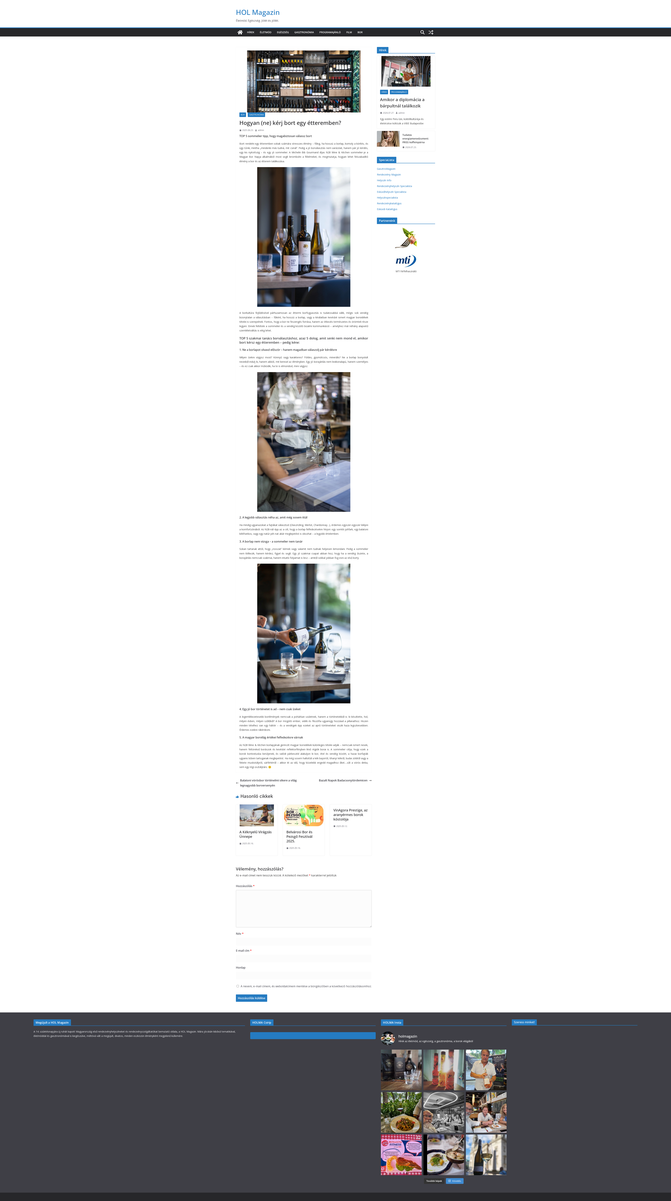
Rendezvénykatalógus (389, 203)
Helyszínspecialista (387, 197)
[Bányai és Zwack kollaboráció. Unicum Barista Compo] (401, 1070)
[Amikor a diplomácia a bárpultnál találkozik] (406, 71)
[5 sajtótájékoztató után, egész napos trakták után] (486, 1112)
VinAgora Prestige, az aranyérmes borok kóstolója (350, 815)
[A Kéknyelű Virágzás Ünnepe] (257, 807)
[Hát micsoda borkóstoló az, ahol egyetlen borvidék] (443, 1112)
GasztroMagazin (386, 168)
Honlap (241, 967)
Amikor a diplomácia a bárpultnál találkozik (402, 103)
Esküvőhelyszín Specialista (391, 191)
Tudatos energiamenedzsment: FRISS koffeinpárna (415, 138)
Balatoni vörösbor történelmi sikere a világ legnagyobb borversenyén (268, 782)
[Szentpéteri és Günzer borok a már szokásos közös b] (486, 1070)
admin (261, 130)
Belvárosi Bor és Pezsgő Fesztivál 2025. (299, 836)
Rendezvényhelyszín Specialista (394, 186)
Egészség (283, 32)
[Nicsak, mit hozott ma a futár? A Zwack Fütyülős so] (443, 1070)
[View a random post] (431, 32)
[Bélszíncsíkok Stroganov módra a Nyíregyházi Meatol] (401, 1112)
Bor (360, 32)
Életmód (265, 32)
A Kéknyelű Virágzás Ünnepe (255, 834)
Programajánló (330, 32)
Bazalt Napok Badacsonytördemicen (343, 780)
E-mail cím (244, 951)
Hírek (250, 32)
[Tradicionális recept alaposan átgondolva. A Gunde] (443, 1154)
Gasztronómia (304, 32)
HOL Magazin (258, 12)
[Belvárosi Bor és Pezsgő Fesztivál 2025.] (304, 807)
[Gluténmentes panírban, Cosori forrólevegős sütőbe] (401, 1154)
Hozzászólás (245, 886)
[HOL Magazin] (240, 32)
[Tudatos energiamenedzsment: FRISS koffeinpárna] (388, 141)
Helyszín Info (384, 180)
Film (349, 32)
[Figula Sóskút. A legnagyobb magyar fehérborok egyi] (486, 1154)
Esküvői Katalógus (387, 209)
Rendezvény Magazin (389, 174)
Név (240, 934)
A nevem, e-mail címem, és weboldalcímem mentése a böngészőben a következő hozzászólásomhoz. (306, 986)
